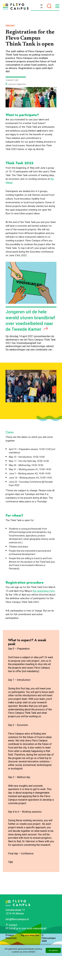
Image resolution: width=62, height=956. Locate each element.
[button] (54, 389)
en (42, 7)
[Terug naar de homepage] (15, 6)
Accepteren (53, 950)
